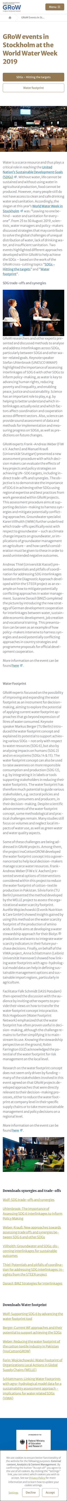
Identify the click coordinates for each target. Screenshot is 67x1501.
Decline (31, 1492)
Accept (50, 1492)
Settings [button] (13, 1492)
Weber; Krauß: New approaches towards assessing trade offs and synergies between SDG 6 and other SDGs (32, 1232)
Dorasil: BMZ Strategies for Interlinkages (32, 1283)
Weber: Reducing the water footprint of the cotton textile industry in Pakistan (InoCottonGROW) (31, 1346)
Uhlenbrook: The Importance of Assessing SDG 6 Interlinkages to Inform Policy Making (32, 1213)
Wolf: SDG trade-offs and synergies (28, 1200)
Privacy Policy (37, 1477)
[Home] (12, 7)
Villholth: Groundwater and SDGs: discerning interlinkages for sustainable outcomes (31, 1251)
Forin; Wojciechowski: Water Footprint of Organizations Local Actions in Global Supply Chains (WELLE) (32, 1365)
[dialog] (33, 1475)
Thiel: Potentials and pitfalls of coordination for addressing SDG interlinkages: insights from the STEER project (33, 1269)
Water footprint (33, 88)
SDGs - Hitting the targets (33, 77)
